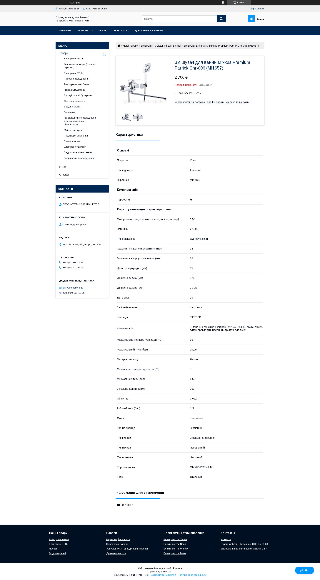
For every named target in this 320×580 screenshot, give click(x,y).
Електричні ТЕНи (73, 73)
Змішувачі (147, 45)
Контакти (226, 539)
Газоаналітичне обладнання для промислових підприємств (80, 121)
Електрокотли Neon (175, 544)
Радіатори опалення (76, 135)
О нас (103, 30)
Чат (307, 570)
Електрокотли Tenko (175, 539)
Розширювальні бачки (76, 84)
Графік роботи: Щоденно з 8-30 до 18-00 (244, 544)
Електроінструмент (75, 146)
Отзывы (64, 174)
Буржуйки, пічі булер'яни (78, 95)
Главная (65, 30)
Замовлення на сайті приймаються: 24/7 (244, 548)
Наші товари (130, 45)
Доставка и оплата (149, 30)
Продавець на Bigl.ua (160, 571)
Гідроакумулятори (74, 89)
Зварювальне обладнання (79, 158)
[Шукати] (221, 18)
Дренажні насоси (116, 553)
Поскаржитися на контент (163, 575)
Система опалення (75, 101)
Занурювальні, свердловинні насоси (127, 548)
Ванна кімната (72, 141)
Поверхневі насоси (117, 544)
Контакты (121, 30)
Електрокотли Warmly (176, 548)
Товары (83, 30)
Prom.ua (177, 568)
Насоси (53, 548)
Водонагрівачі (72, 106)
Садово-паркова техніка (78, 152)
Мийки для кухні (73, 130)
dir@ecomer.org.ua (73, 287)
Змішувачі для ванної (168, 45)
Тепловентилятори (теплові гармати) (79, 66)
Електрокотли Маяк (175, 553)
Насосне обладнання (76, 78)
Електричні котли (74, 58)
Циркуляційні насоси (118, 539)
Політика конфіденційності (192, 575)
